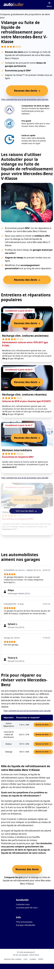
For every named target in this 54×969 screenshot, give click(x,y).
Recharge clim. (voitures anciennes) (25, 335)
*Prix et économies (24, 922)
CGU (25, 959)
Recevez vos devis (42, 725)
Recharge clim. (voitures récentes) (24, 394)
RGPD (40, 959)
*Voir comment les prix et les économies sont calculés (24, 99)
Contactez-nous (23, 904)
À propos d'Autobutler (25, 925)
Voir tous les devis (25, 510)
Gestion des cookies (12, 959)
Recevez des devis (27, 869)
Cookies (32, 959)
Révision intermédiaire (17, 450)
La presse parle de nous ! (27, 907)
